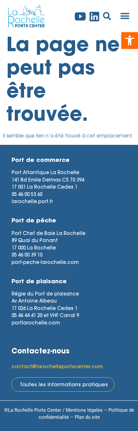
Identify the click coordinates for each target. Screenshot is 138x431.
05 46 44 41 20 (27, 316)
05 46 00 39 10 (27, 255)
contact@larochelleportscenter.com (57, 367)
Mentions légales (84, 410)
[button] (129, 40)
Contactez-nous (40, 351)
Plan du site (87, 417)
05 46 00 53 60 (27, 194)
